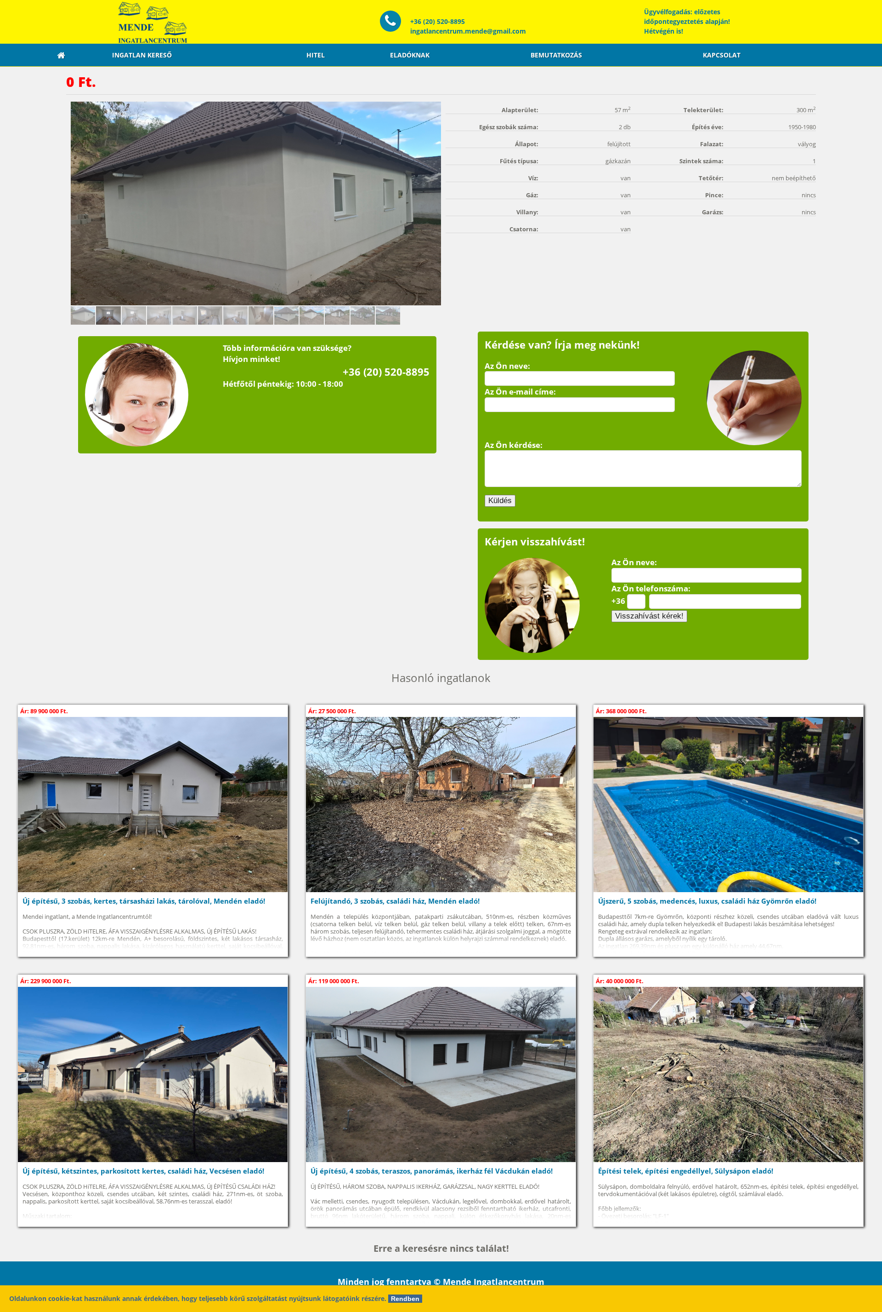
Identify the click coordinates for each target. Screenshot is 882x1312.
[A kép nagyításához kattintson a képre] (256, 204)
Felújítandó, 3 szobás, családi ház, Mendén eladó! (395, 901)
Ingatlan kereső (142, 55)
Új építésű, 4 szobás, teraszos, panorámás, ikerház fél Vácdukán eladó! (432, 1171)
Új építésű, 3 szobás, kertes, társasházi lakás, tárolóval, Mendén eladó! (144, 901)
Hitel (315, 55)
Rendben (405, 1298)
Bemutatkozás (556, 55)
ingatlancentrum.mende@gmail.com (468, 31)
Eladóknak (410, 55)
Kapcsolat (722, 55)
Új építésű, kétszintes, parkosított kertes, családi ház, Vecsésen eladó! (143, 1171)
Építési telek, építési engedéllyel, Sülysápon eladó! (685, 1171)
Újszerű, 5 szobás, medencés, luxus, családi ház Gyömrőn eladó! (707, 901)
